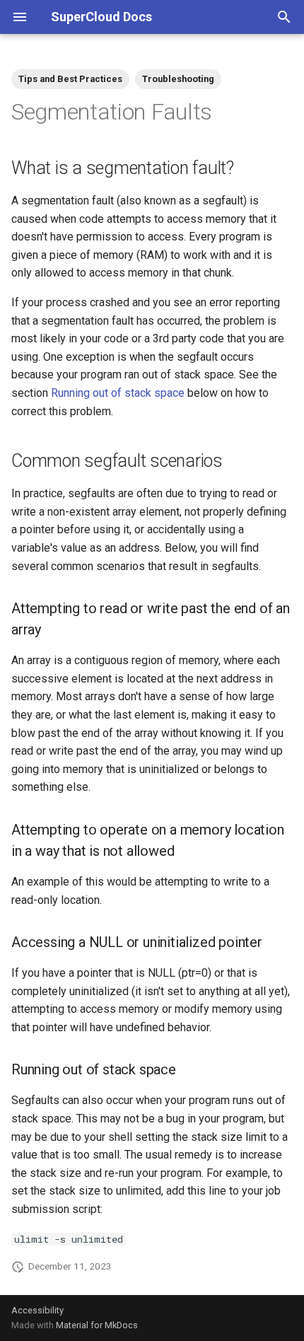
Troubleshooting (178, 79)
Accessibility (37, 1310)
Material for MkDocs (97, 1325)
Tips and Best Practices (70, 79)
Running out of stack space (118, 393)
